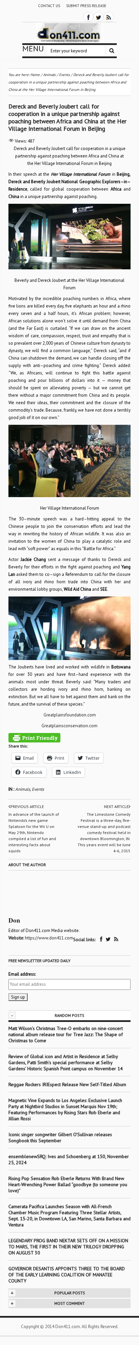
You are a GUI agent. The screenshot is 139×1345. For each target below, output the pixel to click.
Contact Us (49, 5)
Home (35, 74)
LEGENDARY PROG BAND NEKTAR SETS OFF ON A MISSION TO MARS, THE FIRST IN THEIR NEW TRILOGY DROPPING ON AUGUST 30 (68, 1247)
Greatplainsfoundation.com (70, 715)
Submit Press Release (86, 5)
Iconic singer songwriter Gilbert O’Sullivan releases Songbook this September (60, 1137)
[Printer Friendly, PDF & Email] (34, 737)
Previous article (27, 806)
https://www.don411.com (49, 938)
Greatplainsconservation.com (69, 726)
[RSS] (109, 17)
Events (38, 789)
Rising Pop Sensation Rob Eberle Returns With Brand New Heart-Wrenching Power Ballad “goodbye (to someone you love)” (67, 1184)
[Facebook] (88, 17)
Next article (116, 806)
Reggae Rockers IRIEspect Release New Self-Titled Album (68, 1084)
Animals (22, 789)
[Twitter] (98, 17)
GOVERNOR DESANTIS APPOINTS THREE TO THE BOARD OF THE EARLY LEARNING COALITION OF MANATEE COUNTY (66, 1275)
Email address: (22, 974)
